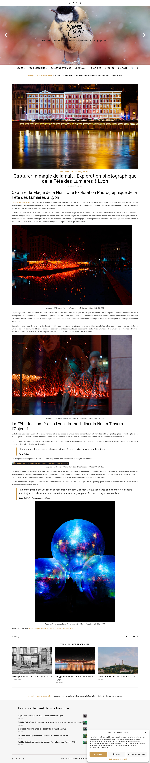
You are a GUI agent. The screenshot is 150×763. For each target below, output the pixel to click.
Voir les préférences (136, 754)
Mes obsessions (36, 68)
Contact (122, 68)
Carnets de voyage (61, 68)
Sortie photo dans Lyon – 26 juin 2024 (116, 676)
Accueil (21, 68)
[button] (145, 732)
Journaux (80, 68)
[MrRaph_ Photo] (75, 29)
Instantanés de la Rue (44, 75)
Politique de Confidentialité (118, 759)
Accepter (98, 754)
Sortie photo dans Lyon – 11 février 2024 (32, 676)
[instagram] (70, 3)
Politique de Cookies (68, 758)
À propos (109, 68)
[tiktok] (73, 3)
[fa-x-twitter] (77, 3)
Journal (87, 172)
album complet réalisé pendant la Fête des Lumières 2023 (51, 628)
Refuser (116, 754)
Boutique (96, 68)
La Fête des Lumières (21, 202)
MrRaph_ (17, 637)
